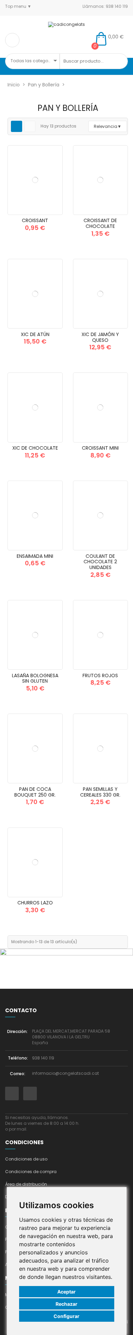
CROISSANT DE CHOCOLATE (100, 223)
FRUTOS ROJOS (100, 675)
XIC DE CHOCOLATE (35, 448)
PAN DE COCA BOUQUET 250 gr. (35, 792)
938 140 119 (43, 1058)
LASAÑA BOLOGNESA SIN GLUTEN (35, 678)
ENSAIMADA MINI (35, 556)
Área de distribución (26, 1184)
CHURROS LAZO (35, 902)
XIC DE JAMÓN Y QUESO (100, 337)
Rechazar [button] (66, 1304)
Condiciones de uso (26, 1159)
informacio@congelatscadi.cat (65, 1073)
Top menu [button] (16, 6)
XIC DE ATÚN (35, 334)
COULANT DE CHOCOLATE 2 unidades (100, 562)
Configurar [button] (66, 1316)
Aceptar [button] (66, 1292)
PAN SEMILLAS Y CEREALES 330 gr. (100, 792)
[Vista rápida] (54, 212)
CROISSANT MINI (100, 448)
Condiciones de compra (31, 1171)
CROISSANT (35, 220)
